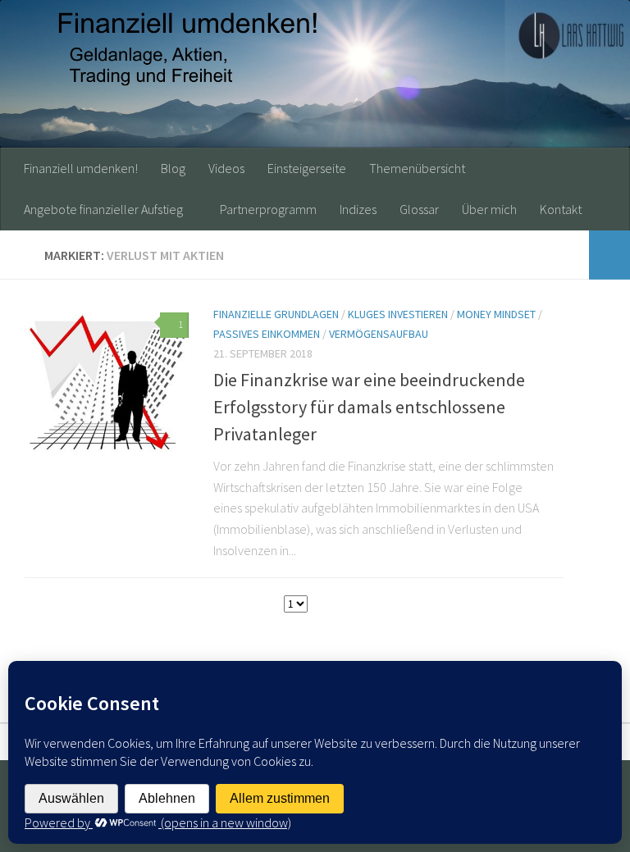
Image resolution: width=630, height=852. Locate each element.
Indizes (358, 209)
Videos (226, 168)
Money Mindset (496, 314)
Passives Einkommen (266, 333)
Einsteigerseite (306, 168)
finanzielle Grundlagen (276, 314)
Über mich (489, 209)
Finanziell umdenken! (81, 168)
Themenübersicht (417, 168)
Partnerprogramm (268, 209)
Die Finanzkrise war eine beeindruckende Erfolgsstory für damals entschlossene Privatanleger (369, 406)
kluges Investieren (398, 314)
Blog (173, 168)
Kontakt (561, 209)
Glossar (419, 209)
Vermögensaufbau (378, 333)
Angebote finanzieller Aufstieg (103, 209)
